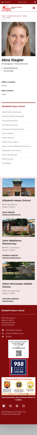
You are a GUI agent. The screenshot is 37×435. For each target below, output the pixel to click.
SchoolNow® (15, 414)
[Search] (35, 2)
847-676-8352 (8, 71)
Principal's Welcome (10, 121)
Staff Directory (7, 159)
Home (3, 16)
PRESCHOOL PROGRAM (11, 112)
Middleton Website (10, 255)
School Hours (7, 301)
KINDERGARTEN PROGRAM (13, 116)
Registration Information (11, 150)
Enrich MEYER (7, 133)
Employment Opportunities (13, 129)
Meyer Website (8, 212)
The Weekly (6, 163)
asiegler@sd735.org (11, 68)
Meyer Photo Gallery (10, 142)
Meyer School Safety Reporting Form (18, 146)
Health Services (8, 138)
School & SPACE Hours (11, 215)
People (25, 16)
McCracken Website (10, 299)
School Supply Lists (9, 155)
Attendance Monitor (10, 125)
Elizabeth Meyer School (14, 16)
